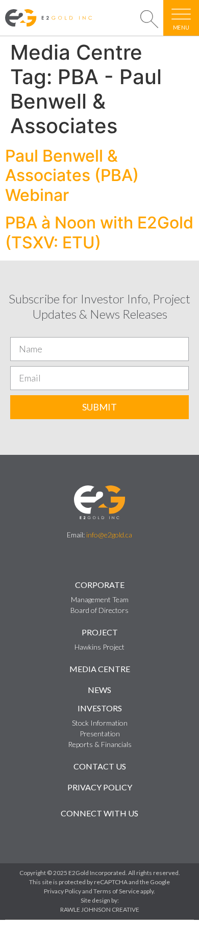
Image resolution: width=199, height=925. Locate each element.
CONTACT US (99, 766)
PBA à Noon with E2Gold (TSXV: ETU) (99, 232)
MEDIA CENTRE (99, 669)
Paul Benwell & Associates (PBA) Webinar (72, 175)
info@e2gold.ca (109, 534)
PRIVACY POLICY (99, 787)
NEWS (99, 690)
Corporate (100, 584)
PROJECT (100, 632)
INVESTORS (100, 708)
